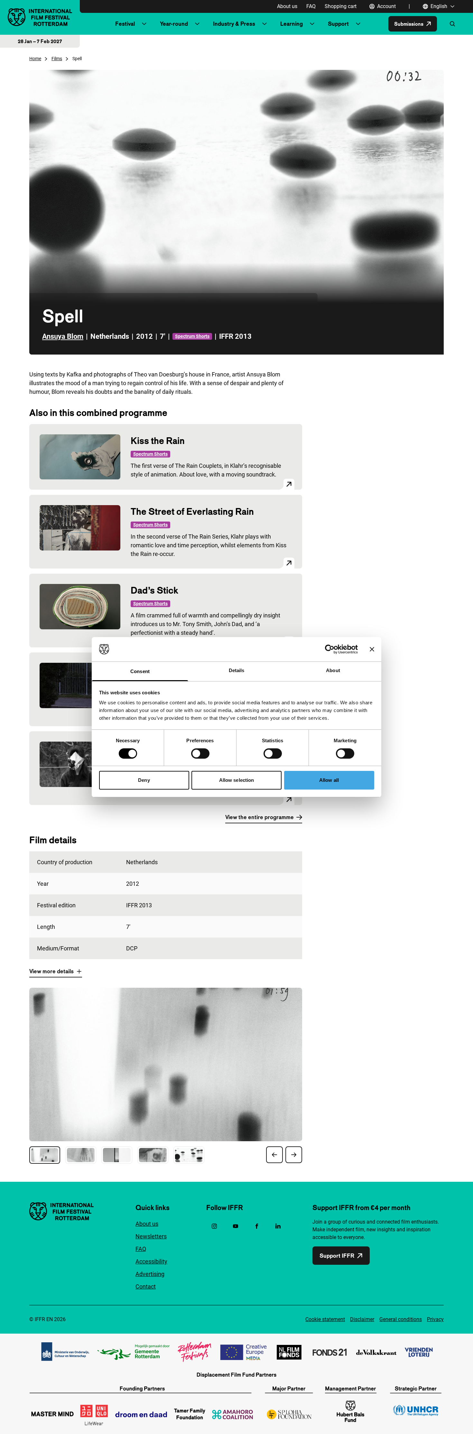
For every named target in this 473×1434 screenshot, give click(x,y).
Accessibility (151, 1261)
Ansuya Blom (62, 336)
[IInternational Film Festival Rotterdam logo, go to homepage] (40, 17)
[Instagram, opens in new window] (214, 1226)
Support (338, 23)
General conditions (400, 1319)
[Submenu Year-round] (197, 24)
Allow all (329, 780)
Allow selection (236, 780)
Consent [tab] (140, 671)
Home (35, 58)
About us (287, 6)
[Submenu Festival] (144, 24)
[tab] (44, 1155)
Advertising (149, 1274)
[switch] (200, 753)
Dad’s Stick (154, 590)
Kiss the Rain (158, 440)
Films (56, 58)
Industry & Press (234, 23)
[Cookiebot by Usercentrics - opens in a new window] (329, 649)
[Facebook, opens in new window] (257, 1226)
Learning (291, 23)
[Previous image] (274, 1154)
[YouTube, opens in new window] (235, 1226)
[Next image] (293, 1154)
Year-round (174, 23)
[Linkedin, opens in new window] (278, 1226)
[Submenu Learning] (312, 24)
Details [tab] (237, 670)
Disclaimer (362, 1319)
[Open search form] (452, 24)
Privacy (435, 1319)
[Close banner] (372, 649)
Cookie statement (325, 1319)
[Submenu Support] (358, 24)
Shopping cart (341, 6)
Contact (145, 1286)
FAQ (311, 6)
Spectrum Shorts (192, 336)
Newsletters (151, 1236)
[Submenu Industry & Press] (264, 24)
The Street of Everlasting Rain (192, 511)
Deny (144, 780)
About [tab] (333, 670)
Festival (125, 23)
